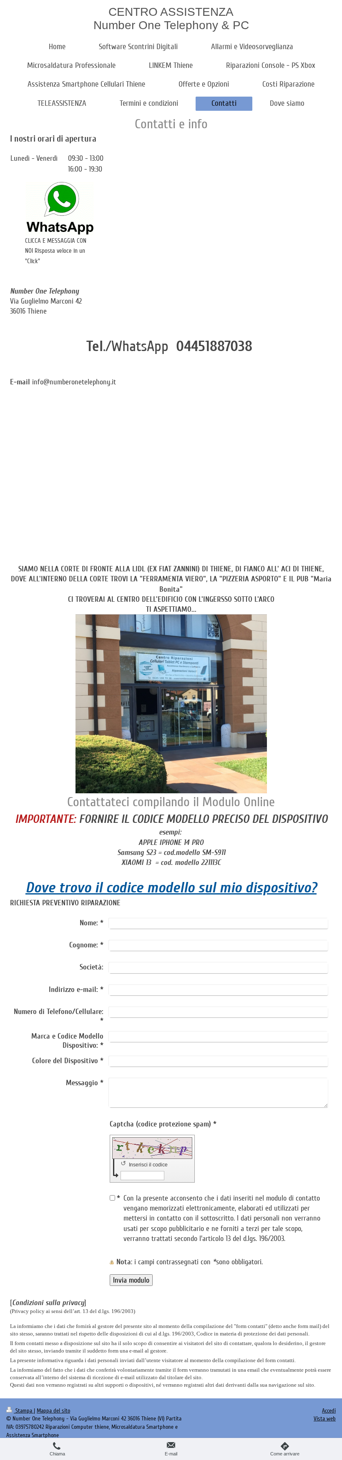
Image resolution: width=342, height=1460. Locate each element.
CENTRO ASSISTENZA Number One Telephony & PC (171, 18)
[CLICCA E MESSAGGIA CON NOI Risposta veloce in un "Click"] (59, 208)
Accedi (329, 1410)
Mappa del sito (53, 1410)
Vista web (325, 1418)
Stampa (24, 1410)
